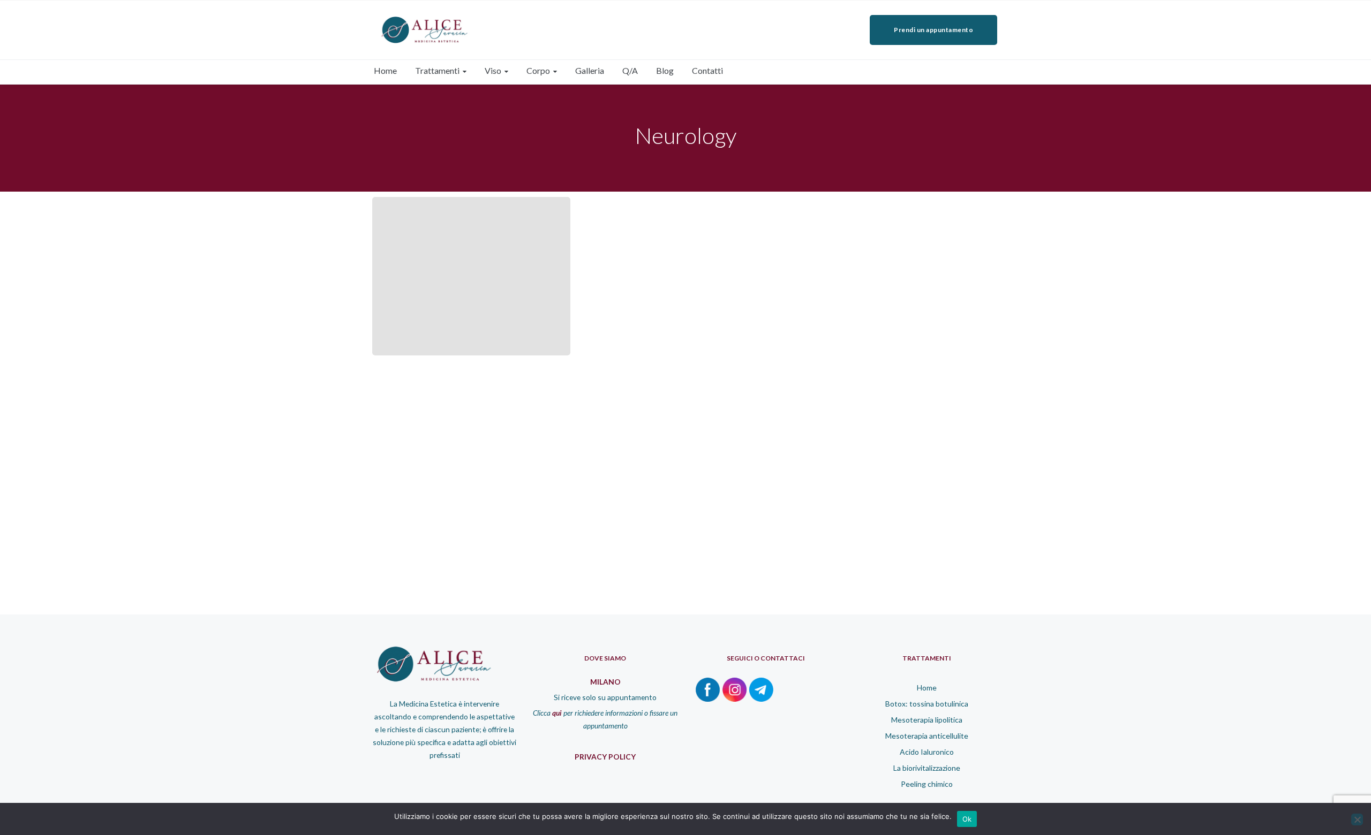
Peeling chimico (927, 783)
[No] (1357, 819)
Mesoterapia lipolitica (926, 719)
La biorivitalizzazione (926, 767)
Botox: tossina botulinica (926, 703)
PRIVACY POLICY (605, 756)
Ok (967, 819)
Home (927, 687)
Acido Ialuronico (927, 751)
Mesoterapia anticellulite (926, 735)
